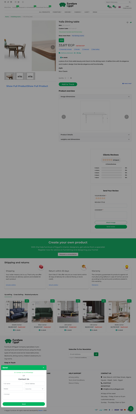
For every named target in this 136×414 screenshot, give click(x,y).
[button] (42, 389)
